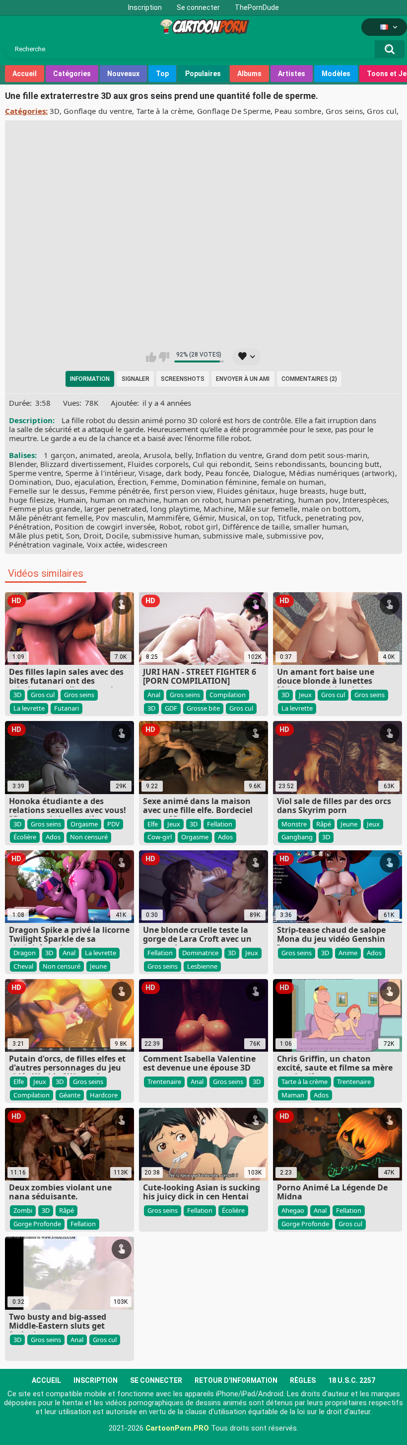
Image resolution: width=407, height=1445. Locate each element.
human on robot (192, 499)
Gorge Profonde (37, 1223)
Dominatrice (200, 952)
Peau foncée (227, 472)
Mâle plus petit (35, 535)
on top (261, 517)
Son (72, 535)
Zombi (22, 1210)
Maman (292, 1094)
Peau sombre (297, 110)
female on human (292, 481)
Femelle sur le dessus (47, 490)
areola (128, 455)
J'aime (151, 357)
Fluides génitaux (246, 490)
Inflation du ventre (229, 455)
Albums (249, 74)
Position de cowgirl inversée (105, 526)
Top (162, 74)
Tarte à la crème (164, 110)
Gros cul (381, 110)
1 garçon (59, 455)
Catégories (72, 74)
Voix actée (105, 544)
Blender (22, 463)
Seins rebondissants (290, 463)
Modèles (336, 74)
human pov (318, 499)
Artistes (291, 74)
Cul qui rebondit (221, 463)
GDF (171, 708)
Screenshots (182, 378)
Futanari (66, 708)
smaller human (320, 526)
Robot (170, 526)
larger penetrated (115, 508)
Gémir (203, 517)
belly (183, 455)
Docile (117, 535)
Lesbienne (202, 966)
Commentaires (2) (309, 378)
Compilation (227, 694)
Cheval (23, 966)
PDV (113, 823)
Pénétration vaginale (45, 544)
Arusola (157, 455)
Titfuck (289, 517)
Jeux (305, 694)
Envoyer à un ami (243, 378)
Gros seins (344, 110)
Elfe (152, 823)
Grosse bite (203, 708)
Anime (348, 952)
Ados (53, 836)
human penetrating (259, 499)
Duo (63, 481)
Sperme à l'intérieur (100, 472)
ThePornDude (257, 7)
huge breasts (302, 490)
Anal (153, 694)
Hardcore (104, 1094)
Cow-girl (159, 836)
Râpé (323, 823)
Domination (30, 481)
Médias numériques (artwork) (342, 472)
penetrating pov (333, 517)
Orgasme (84, 823)
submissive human (165, 535)
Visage (150, 472)
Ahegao (292, 1210)
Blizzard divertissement (82, 463)
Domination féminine (219, 481)
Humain (72, 499)
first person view (183, 490)
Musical (232, 517)
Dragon (24, 952)
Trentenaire (164, 1081)
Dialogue (269, 472)
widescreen (147, 544)
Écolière (24, 836)
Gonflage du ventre (98, 110)
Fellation (219, 823)
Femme (163, 481)
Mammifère (168, 517)
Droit (92, 535)
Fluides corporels (158, 463)
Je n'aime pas (164, 357)
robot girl (201, 526)
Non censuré (89, 836)
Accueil (24, 74)
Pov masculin (119, 517)
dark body (184, 472)
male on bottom (330, 508)
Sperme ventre (35, 472)
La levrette (29, 708)
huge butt (347, 490)
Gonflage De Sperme (234, 110)
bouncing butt (355, 463)
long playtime (175, 508)
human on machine (124, 499)
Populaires (203, 74)
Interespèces (365, 499)
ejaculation (93, 481)
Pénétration (29, 526)
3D (55, 110)
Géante (69, 1094)
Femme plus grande (44, 508)
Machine (219, 508)
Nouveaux (123, 74)
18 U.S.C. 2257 (351, 1380)
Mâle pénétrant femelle (50, 517)
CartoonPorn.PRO (177, 1428)
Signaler (135, 378)
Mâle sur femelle (268, 508)
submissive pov (294, 535)
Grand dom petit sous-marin (316, 455)
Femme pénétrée (119, 490)
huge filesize (31, 499)
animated (96, 455)
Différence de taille (255, 526)
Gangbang (297, 836)
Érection (132, 481)
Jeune (348, 823)
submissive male (233, 535)
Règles (303, 1380)
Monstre (294, 823)
